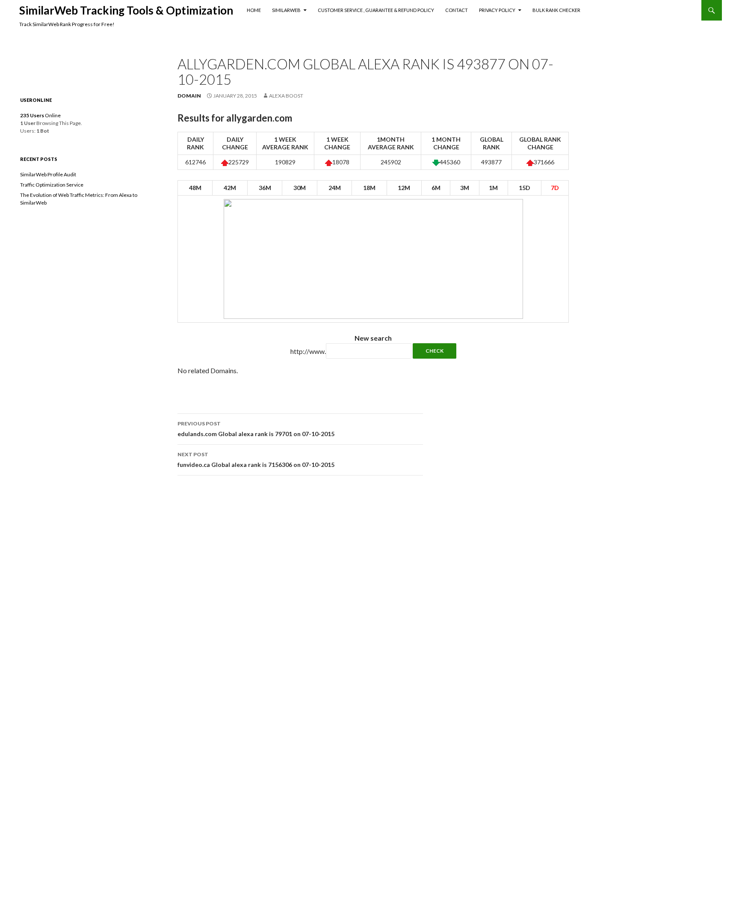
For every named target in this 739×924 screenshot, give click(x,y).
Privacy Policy (497, 10)
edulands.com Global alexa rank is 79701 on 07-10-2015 (255, 428)
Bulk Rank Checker (556, 10)
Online (40, 115)
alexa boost (286, 95)
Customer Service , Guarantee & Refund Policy (376, 10)
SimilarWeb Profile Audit (48, 174)
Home (254, 10)
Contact (456, 10)
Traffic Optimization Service (51, 184)
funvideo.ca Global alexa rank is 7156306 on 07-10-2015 (255, 459)
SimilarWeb (286, 10)
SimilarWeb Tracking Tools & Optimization (126, 10)
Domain (189, 95)
